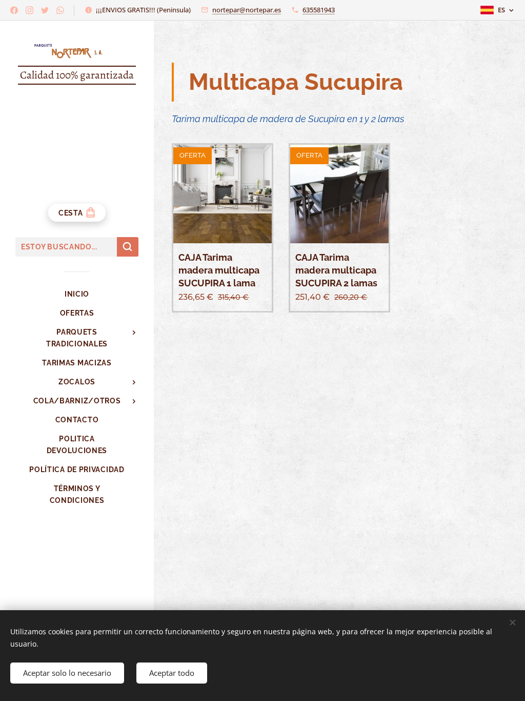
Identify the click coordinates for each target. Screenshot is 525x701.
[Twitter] (44, 10)
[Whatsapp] (60, 10)
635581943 (318, 9)
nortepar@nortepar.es (246, 9)
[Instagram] (29, 10)
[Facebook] (14, 10)
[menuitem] (77, 294)
